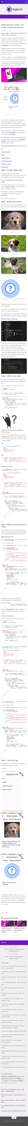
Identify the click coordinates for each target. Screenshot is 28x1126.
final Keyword (4, 167)
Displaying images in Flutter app (9, 318)
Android (11, 1076)
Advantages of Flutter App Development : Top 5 (19, 930)
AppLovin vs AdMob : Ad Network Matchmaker (14, 1031)
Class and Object (5, 158)
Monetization (4, 1083)
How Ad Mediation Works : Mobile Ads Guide (14, 1067)
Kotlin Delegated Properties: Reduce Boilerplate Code (13, 1106)
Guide (2, 1081)
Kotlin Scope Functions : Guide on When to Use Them (13, 1095)
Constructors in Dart (6, 161)
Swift (13, 1083)
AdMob (4, 1076)
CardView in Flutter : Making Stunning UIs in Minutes (6, 930)
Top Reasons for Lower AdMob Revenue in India (13, 1111)
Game (23, 1078)
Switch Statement (5, 152)
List (2, 148)
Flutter (3, 20)
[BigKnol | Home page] (14, 9)
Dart (10, 1078)
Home (2, 33)
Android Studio (12, 132)
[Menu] (26, 2)
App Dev (4, 1078)
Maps (2, 155)
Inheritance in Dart (5, 164)
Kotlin (20, 1080)
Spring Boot (10, 1083)
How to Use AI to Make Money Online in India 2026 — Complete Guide (12, 1090)
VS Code (13, 134)
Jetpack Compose (10, 1081)
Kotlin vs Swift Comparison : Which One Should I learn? (13, 1101)
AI (7, 1076)
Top (15, 1083)
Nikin (4, 30)
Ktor (24, 1081)
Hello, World (4, 45)
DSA (14, 1078)
